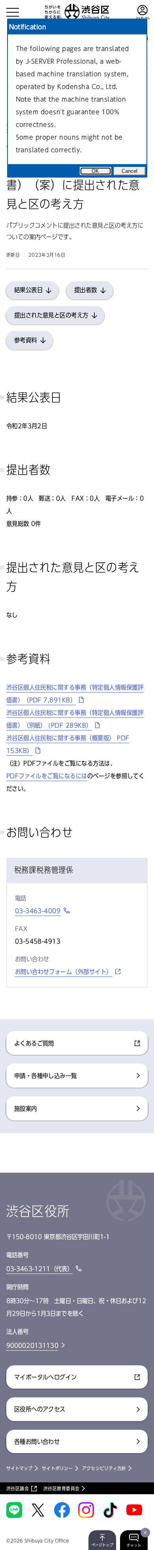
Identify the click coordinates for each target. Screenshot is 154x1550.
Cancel (129, 171)
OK (95, 171)
